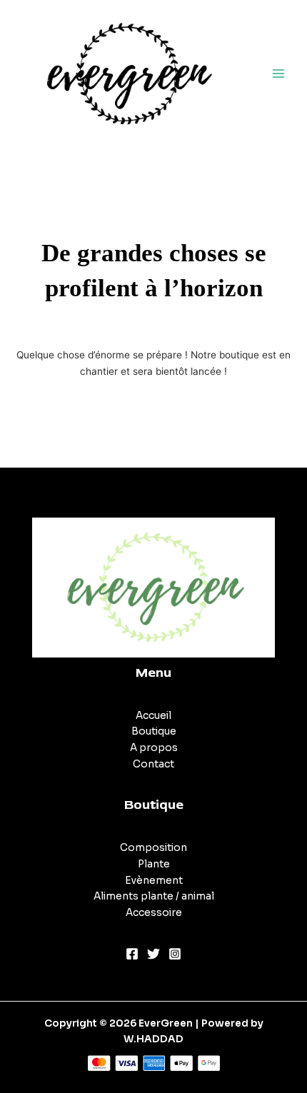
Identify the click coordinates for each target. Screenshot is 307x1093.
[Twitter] (153, 953)
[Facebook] (132, 953)
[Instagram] (174, 953)
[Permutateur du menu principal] (279, 73)
